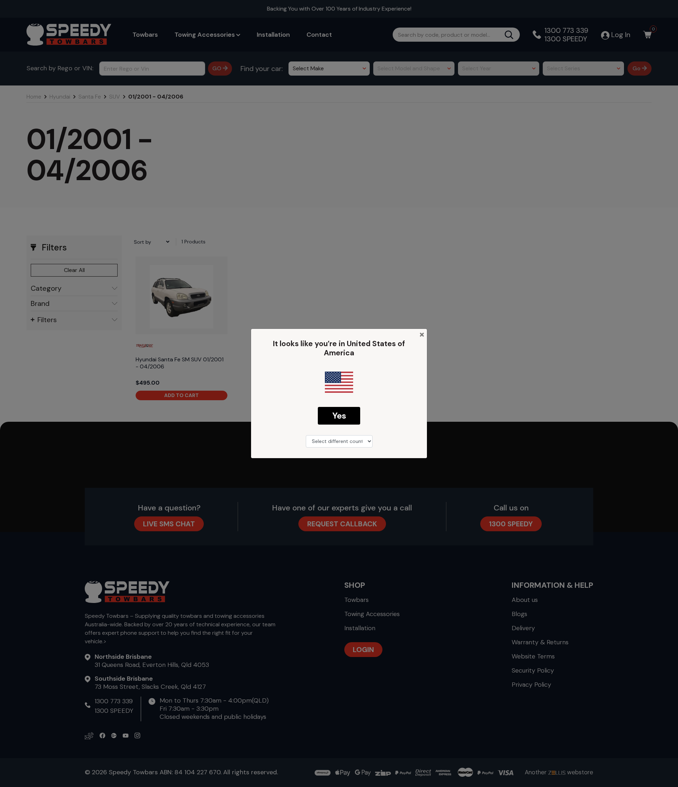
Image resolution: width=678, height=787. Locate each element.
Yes (339, 415)
